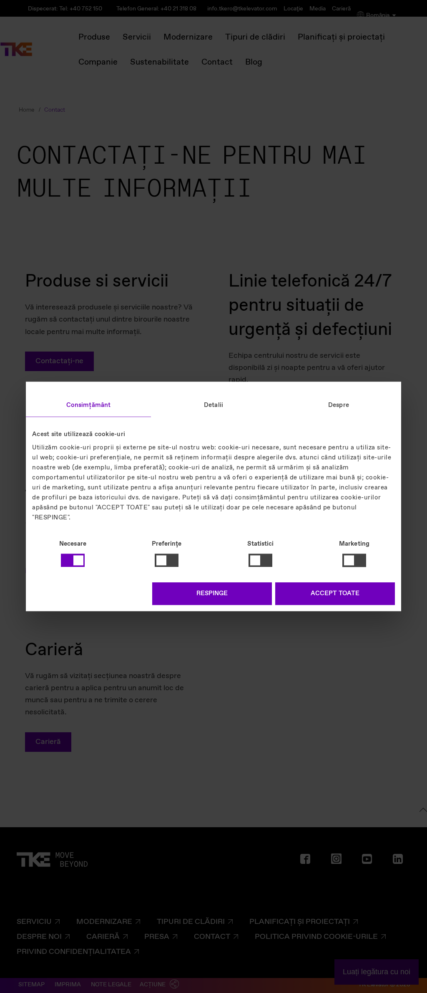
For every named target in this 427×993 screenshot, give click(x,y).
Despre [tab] (338, 405)
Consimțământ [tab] (88, 405)
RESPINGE (212, 594)
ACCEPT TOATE (335, 594)
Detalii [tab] (213, 405)
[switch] (166, 560)
